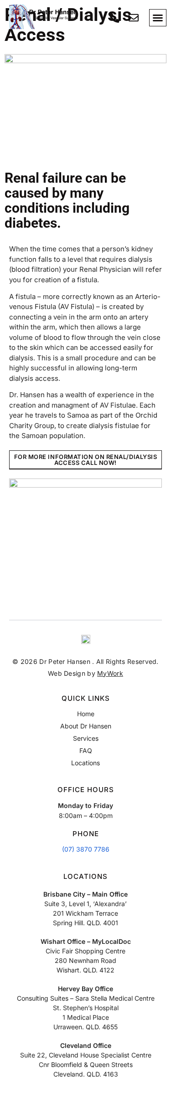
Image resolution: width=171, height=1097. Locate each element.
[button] (157, 17)
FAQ (85, 750)
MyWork (110, 673)
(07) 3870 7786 (85, 849)
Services (85, 738)
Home (85, 714)
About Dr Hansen (85, 726)
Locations (85, 763)
